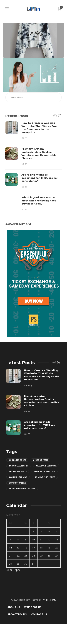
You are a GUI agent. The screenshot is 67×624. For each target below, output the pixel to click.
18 (41, 547)
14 (10, 547)
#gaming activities (18, 466)
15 (18, 547)
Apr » (18, 569)
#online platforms (44, 477)
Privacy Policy (17, 614)
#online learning (18, 477)
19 (49, 547)
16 (25, 547)
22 (18, 555)
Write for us (32, 607)
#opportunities (17, 483)
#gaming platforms (46, 466)
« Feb (9, 569)
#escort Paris (40, 460)
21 (10, 555)
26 (49, 555)
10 (33, 539)
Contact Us (39, 614)
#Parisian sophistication (22, 488)
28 (10, 563)
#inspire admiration (44, 471)
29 (18, 563)
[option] (33, 166)
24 (33, 555)
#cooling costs (17, 460)
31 (33, 563)
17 (33, 547)
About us (14, 607)
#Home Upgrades (18, 471)
